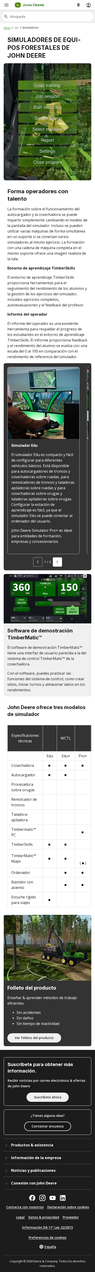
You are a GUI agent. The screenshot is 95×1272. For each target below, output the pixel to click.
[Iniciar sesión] (88, 5)
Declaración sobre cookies (68, 1207)
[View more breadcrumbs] (16, 28)
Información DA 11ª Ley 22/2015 (47, 1227)
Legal (20, 1217)
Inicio (7, 28)
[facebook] (32, 1198)
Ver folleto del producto (34, 1038)
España (50, 1247)
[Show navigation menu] (6, 5)
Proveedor (71, 1217)
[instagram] (42, 1198)
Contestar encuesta (48, 1126)
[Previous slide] (37, 562)
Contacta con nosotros (25, 1207)
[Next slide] (57, 562)
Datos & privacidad (43, 1217)
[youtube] (52, 1198)
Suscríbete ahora (47, 1097)
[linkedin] (62, 1198)
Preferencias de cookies (47, 1237)
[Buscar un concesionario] (78, 5)
